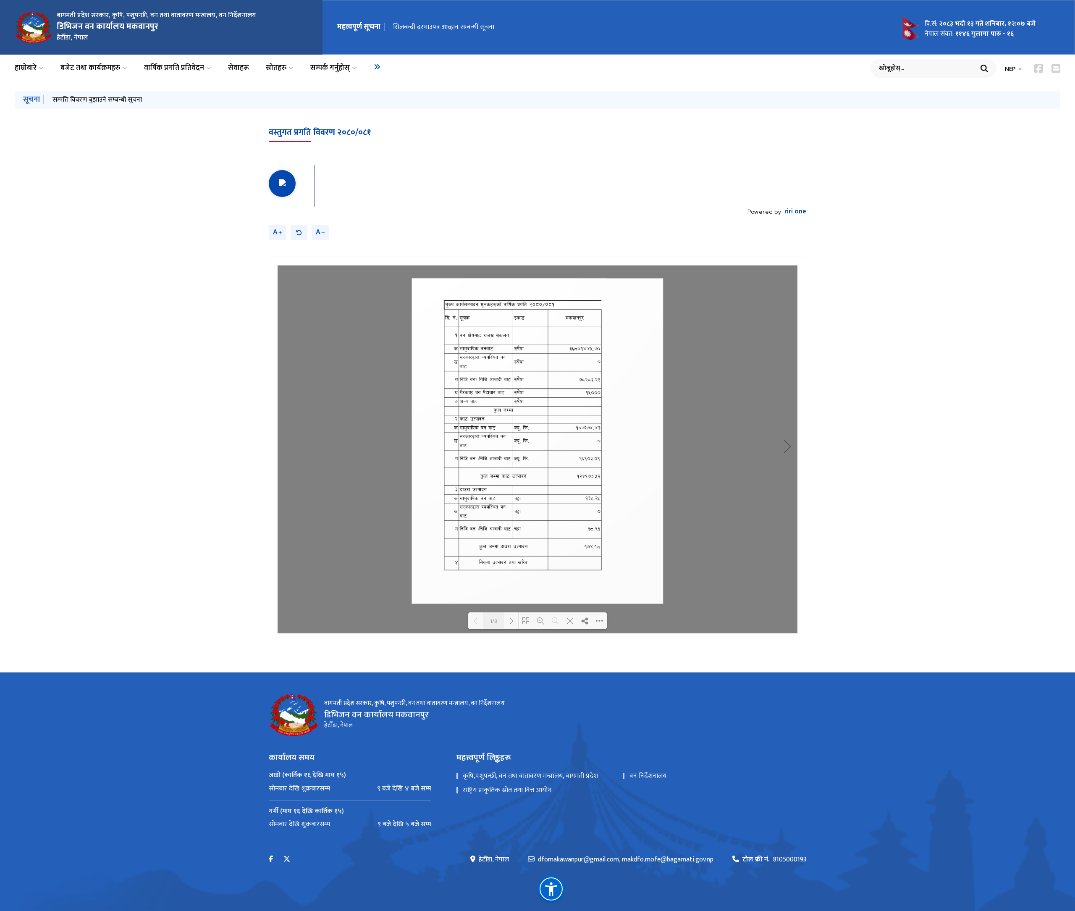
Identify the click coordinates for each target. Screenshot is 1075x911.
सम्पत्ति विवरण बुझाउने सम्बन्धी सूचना (97, 99)
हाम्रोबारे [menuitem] (26, 68)
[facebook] (271, 859)
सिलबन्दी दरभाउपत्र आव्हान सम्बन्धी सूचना (443, 27)
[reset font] (299, 232)
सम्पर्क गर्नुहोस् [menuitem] (330, 68)
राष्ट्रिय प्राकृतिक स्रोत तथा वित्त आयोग (507, 790)
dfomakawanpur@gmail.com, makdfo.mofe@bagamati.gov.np (625, 860)
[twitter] (286, 859)
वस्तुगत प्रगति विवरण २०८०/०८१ (320, 132)
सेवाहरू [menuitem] (238, 68)
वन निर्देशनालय (647, 776)
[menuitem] (377, 66)
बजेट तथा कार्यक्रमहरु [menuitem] (90, 68)
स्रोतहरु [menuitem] (276, 68)
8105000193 (774, 860)
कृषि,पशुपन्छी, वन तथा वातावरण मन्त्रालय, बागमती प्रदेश (530, 776)
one (795, 212)
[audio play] (282, 183)
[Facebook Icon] (1038, 68)
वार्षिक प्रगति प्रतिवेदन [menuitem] (174, 68)
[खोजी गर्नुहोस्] (984, 68)
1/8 (493, 621)
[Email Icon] (1055, 68)
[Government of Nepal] (33, 27)
